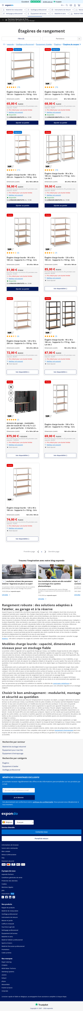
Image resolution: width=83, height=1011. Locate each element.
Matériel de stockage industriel (14, 747)
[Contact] (71, 5)
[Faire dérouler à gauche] (3, 20)
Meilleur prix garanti (16, 112)
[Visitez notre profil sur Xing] (14, 898)
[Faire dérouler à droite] (80, 20)
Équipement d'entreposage (12, 753)
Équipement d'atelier (10, 766)
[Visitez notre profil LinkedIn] (10, 898)
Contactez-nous (42, 832)
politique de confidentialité (43, 802)
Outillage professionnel (11, 770)
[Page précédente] (38, 552)
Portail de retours (41, 838)
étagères (5, 638)
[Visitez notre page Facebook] (6, 898)
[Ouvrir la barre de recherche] (67, 5)
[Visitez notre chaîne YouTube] (3, 898)
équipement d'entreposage (64, 730)
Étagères (5, 763)
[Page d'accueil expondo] (4, 44)
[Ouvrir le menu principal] (3, 5)
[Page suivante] (45, 552)
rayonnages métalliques (61, 683)
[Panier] (79, 5)
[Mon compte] (75, 5)
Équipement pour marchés (12, 750)
